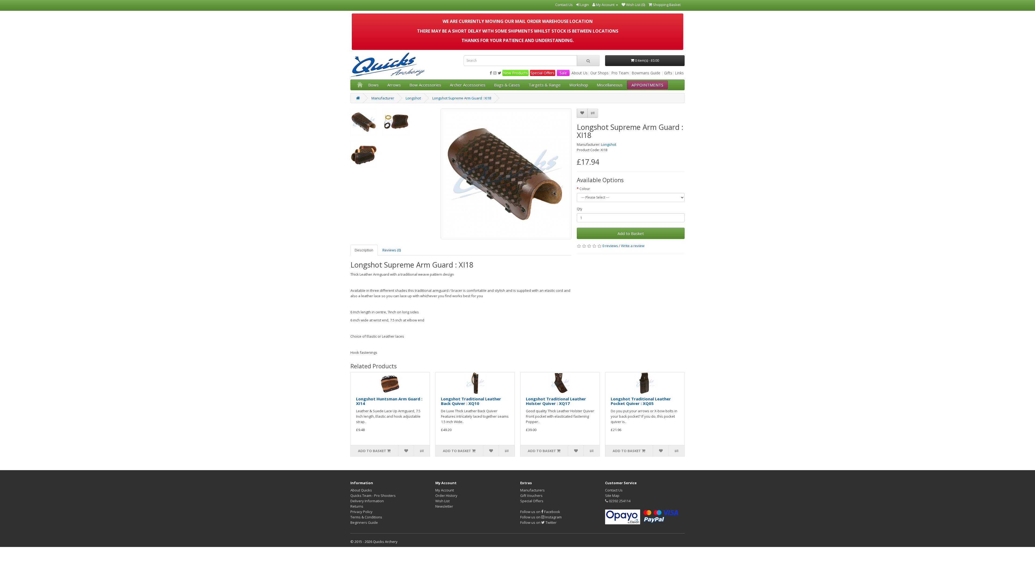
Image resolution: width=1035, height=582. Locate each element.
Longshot (413, 98)
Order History (446, 495)
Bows (373, 85)
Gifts (668, 72)
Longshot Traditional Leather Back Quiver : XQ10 (471, 401)
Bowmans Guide (646, 72)
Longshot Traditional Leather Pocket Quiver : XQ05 (641, 401)
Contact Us (614, 490)
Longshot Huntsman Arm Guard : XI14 (389, 401)
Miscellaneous (610, 85)
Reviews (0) (391, 250)
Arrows (394, 85)
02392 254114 (619, 500)
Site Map (612, 495)
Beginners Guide (364, 522)
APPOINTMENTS (647, 85)
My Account (444, 490)
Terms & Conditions (366, 517)
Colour (584, 188)
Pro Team (620, 72)
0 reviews (610, 245)
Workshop (578, 85)
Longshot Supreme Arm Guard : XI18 (461, 98)
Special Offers (542, 72)
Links (679, 72)
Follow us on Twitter (538, 522)
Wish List (442, 500)
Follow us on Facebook (540, 511)
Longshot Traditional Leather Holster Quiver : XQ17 (556, 401)
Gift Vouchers (531, 495)
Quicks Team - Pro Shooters (373, 495)
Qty (579, 209)
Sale (563, 72)
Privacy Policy (361, 511)
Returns (356, 506)
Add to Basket (630, 233)
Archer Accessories (467, 85)
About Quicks (361, 490)
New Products (515, 72)
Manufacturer (382, 98)
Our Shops (599, 72)
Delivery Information (367, 500)
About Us (579, 72)
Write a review (632, 245)
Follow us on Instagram (541, 517)
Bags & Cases (507, 85)
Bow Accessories (425, 85)
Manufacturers (532, 490)
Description (364, 250)
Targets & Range (545, 85)
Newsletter (444, 506)
